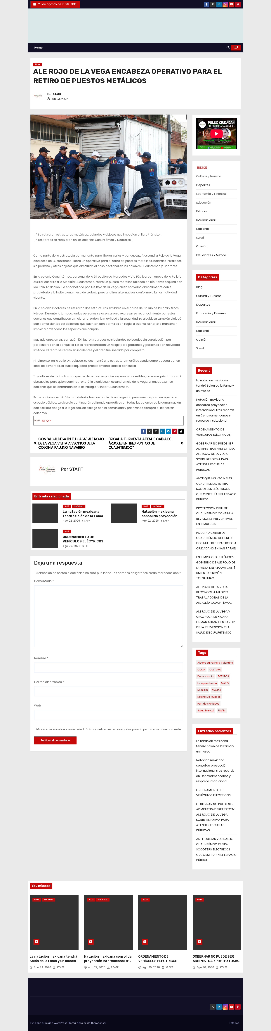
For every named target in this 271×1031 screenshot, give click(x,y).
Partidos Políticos (208, 703)
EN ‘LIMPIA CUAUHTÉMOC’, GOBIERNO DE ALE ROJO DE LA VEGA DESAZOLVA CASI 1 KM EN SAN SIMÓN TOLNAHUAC (215, 567)
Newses (81, 1023)
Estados (202, 211)
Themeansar (98, 1023)
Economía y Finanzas (211, 313)
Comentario (44, 581)
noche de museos (208, 697)
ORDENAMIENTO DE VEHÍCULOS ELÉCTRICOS (83, 539)
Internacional (206, 220)
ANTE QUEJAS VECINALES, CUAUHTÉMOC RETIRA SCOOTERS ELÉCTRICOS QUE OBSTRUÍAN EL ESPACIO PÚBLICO (216, 488)
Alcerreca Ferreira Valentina (215, 663)
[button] (228, 47)
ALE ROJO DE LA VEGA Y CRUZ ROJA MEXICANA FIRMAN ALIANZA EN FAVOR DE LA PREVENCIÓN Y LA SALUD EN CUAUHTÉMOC (215, 622)
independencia (207, 683)
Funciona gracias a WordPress (49, 1023)
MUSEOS (202, 690)
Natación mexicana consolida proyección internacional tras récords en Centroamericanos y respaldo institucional (215, 410)
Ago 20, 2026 (71, 546)
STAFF (57, 94)
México (216, 690)
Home (38, 47)
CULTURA (215, 669)
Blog (37, 64)
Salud (200, 348)
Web (37, 705)
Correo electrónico (49, 682)
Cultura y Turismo (209, 296)
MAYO (225, 683)
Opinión (201, 246)
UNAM (221, 710)
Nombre (41, 658)
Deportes (203, 185)
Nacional (79, 506)
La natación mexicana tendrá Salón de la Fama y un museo (83, 516)
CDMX (201, 669)
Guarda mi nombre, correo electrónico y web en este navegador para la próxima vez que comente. (109, 729)
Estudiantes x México (211, 255)
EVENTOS (223, 676)
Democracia (205, 676)
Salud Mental (205, 710)
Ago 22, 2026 (71, 521)
